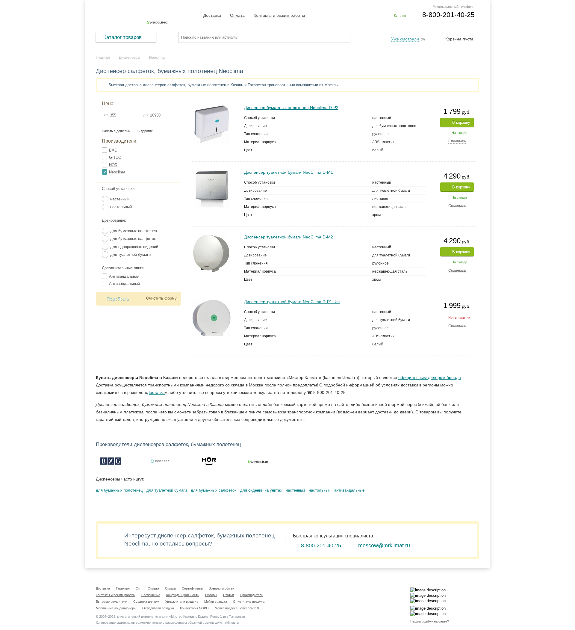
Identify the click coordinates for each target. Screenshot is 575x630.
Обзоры (211, 595)
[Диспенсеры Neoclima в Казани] (258, 461)
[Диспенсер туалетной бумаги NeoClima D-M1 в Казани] (211, 172)
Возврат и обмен (221, 588)
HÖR (113, 165)
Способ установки (118, 188)
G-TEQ (115, 157)
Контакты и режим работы (279, 15)
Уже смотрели (405, 39)
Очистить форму (161, 298)
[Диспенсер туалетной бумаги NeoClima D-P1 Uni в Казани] (211, 301)
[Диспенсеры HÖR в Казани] (209, 461)
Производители (251, 595)
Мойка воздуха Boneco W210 (237, 608)
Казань (400, 15)
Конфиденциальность (182, 595)
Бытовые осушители (111, 601)
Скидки (170, 588)
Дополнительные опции (123, 268)
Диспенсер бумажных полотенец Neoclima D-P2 (291, 107)
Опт (139, 588)
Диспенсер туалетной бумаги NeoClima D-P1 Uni (292, 301)
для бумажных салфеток (213, 490)
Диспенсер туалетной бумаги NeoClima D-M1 (288, 172)
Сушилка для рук (146, 601)
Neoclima (117, 172)
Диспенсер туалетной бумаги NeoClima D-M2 (288, 237)
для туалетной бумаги (166, 490)
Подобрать (118, 298)
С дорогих (145, 131)
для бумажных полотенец (119, 490)
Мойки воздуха (215, 601)
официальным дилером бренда (429, 377)
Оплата (237, 15)
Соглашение (150, 595)
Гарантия (123, 588)
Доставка (212, 15)
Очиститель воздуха (248, 601)
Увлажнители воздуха (181, 601)
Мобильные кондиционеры (116, 608)
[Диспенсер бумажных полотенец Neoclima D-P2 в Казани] (211, 107)
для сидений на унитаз (261, 490)
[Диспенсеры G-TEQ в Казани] (160, 461)
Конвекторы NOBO (194, 608)
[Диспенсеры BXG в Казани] (111, 461)
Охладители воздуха (158, 608)
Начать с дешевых (116, 131)
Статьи (228, 595)
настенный (295, 490)
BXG (113, 150)
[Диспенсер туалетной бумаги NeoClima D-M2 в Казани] (211, 236)
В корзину (461, 122)
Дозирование (113, 220)
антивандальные (349, 490)
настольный (319, 490)
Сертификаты (192, 588)
